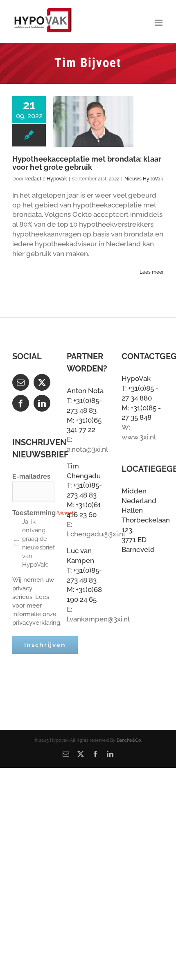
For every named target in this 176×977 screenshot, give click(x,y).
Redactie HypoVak (46, 179)
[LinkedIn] (42, 403)
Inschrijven (45, 644)
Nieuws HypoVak (143, 179)
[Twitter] (42, 382)
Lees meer (152, 272)
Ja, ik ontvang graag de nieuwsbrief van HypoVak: (36, 543)
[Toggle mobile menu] (159, 22)
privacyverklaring (36, 622)
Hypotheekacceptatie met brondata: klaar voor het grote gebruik (86, 163)
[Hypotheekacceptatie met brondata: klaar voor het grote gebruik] (93, 121)
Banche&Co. (129, 740)
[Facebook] (20, 403)
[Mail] (20, 382)
